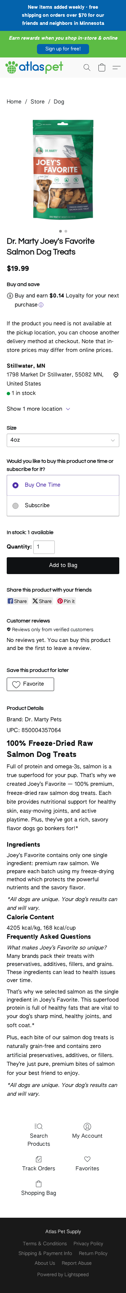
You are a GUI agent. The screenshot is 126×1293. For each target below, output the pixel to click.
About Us (45, 1263)
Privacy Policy (88, 1244)
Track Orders (38, 1169)
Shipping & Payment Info (45, 1253)
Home (14, 102)
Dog (59, 102)
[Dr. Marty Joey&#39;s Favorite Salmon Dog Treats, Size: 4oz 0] (63, 169)
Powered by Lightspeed (63, 1274)
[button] (63, 49)
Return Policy (93, 1253)
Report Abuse (77, 1263)
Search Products (39, 1140)
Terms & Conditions (45, 1244)
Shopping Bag (38, 1193)
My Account (87, 1136)
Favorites (87, 1169)
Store (38, 102)
